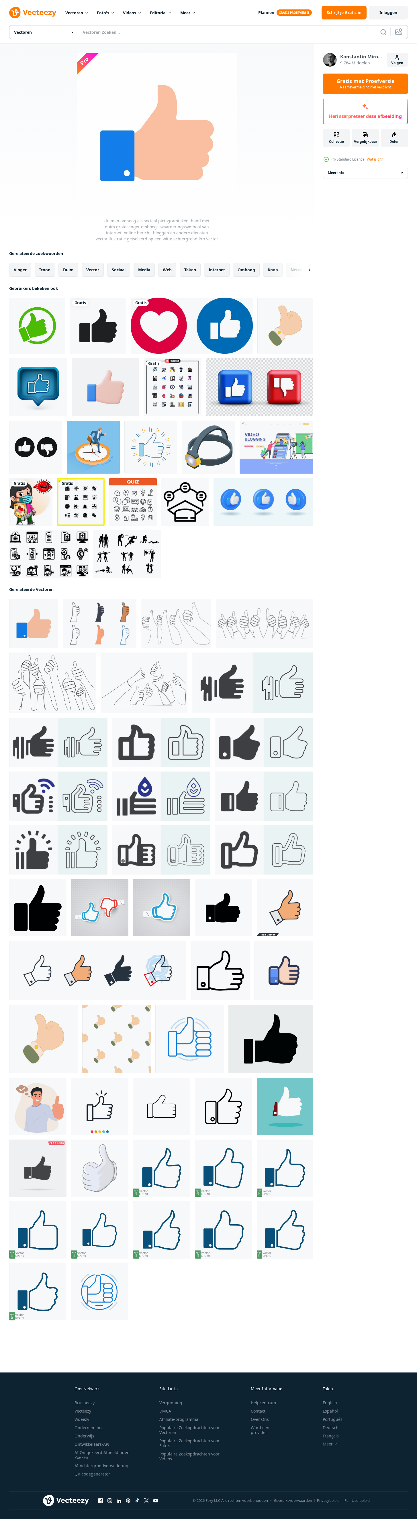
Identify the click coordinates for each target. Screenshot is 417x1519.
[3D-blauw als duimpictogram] (263, 502)
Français (331, 1436)
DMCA (165, 1411)
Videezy (82, 1419)
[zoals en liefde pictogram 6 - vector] (192, 326)
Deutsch (330, 1427)
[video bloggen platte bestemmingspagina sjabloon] (276, 447)
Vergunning (170, 1402)
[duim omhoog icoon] (37, 326)
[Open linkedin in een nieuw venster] (119, 1500)
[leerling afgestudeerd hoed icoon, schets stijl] (185, 502)
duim (68, 269)
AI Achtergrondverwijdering (101, 1465)
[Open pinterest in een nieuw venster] (128, 1500)
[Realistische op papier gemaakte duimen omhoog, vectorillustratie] (161, 907)
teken (190, 269)
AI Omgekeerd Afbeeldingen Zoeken (102, 1455)
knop (273, 269)
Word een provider (260, 1430)
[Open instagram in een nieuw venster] (109, 1500)
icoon (44, 269)
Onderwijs (84, 1436)
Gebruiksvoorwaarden (293, 1500)
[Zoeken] (383, 32)
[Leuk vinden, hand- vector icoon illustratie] (161, 1106)
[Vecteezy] (32, 12)
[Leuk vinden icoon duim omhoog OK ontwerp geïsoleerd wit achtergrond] (223, 1106)
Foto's (103, 12)
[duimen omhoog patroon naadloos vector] (116, 1039)
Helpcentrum (263, 1402)
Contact (258, 1411)
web (167, 269)
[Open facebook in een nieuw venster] (100, 1500)
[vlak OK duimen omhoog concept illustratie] (37, 1106)
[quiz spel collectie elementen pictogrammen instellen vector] (133, 502)
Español (330, 1411)
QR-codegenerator (92, 1474)
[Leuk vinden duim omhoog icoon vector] (283, 970)
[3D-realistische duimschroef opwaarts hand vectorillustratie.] (105, 387)
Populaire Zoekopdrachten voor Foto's (189, 1443)
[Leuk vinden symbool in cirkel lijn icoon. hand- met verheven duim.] (99, 1291)
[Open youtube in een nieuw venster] (155, 1500)
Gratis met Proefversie (365, 84)
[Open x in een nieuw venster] (146, 1500)
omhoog (246, 269)
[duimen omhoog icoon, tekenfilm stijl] (285, 326)
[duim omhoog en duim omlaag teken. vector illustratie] (259, 387)
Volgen (397, 62)
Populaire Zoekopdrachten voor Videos (189, 1456)
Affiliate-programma (178, 1419)
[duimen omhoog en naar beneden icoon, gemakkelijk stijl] (35, 447)
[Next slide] (304, 270)
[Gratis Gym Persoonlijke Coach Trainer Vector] (127, 554)
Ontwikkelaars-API (92, 1444)
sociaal (119, 269)
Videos (129, 12)
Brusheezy (85, 1402)
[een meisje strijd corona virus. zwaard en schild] (30, 502)
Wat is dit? (375, 159)
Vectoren (74, 12)
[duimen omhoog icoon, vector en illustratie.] (99, 1106)
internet (217, 269)
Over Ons (260, 1419)
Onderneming (88, 1427)
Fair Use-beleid (357, 1500)
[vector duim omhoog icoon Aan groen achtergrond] (285, 1106)
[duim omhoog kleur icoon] (150, 447)
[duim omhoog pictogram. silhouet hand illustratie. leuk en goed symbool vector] (98, 326)
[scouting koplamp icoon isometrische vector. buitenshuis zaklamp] (208, 447)
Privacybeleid (328, 1500)
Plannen (266, 12)
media (144, 269)
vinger (20, 269)
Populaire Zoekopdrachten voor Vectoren (189, 1430)
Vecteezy (83, 1411)
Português (332, 1419)
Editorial (158, 12)
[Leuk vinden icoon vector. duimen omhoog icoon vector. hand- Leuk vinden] (252, 682)
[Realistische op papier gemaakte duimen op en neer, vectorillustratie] (99, 907)
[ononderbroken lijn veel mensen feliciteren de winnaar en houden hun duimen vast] (176, 623)
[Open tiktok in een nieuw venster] (137, 1500)
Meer (185, 12)
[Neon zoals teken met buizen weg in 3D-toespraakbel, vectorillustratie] (38, 387)
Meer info (336, 172)
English (330, 1402)
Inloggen (388, 12)
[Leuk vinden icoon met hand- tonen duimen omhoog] (223, 907)
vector (92, 269)
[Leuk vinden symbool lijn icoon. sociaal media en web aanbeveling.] (189, 1039)
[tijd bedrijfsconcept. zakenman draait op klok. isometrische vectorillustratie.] (93, 447)
